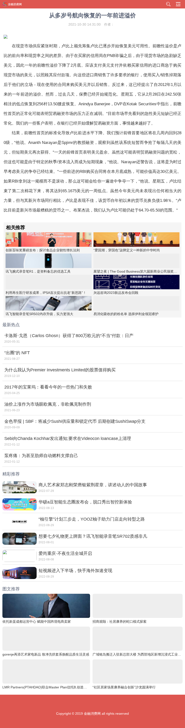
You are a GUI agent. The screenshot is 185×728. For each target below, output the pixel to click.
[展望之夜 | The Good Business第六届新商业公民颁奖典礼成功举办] (136, 261)
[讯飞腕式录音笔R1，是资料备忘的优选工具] (49, 261)
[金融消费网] (12, 4)
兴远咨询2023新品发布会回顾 (115, 293)
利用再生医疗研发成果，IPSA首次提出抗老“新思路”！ (46, 293)
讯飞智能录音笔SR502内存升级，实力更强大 (39, 314)
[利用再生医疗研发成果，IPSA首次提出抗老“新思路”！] (49, 282)
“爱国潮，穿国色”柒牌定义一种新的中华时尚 (126, 250)
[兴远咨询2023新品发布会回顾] (136, 282)
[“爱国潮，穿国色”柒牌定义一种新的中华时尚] (136, 239)
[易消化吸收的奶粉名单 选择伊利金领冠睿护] (136, 303)
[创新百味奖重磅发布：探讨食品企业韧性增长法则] (49, 239)
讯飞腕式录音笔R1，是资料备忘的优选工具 (38, 271)
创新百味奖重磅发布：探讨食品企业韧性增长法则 (43, 250)
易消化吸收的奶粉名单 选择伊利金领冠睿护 (126, 314)
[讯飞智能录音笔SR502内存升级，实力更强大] (49, 303)
